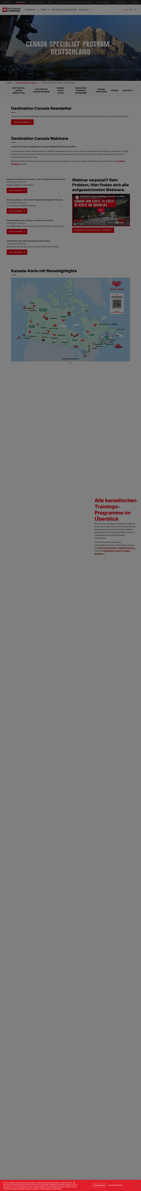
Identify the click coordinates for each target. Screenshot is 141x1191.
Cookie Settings (99, 1185)
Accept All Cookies (115, 1185)
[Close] (137, 1185)
